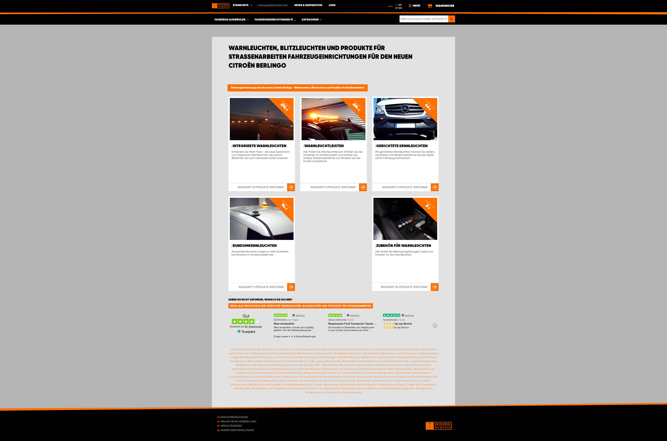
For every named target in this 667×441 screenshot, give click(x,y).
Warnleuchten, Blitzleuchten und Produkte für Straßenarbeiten (329, 88)
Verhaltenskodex (231, 425)
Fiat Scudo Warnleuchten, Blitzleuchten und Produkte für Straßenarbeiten (295, 376)
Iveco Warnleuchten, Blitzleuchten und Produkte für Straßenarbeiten (396, 353)
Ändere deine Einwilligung (237, 430)
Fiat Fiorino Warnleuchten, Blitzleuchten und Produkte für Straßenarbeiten (335, 369)
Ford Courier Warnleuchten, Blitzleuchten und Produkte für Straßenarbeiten (352, 384)
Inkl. (400, 5)
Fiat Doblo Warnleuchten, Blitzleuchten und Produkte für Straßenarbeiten (317, 372)
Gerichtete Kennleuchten (402, 146)
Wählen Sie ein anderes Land (238, 421)
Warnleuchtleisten (324, 146)
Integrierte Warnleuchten (259, 146)
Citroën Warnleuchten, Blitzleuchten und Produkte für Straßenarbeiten (272, 349)
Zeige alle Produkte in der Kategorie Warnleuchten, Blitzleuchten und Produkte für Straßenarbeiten (300, 305)
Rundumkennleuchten (255, 246)
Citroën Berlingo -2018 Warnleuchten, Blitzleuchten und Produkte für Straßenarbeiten (367, 357)
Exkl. (400, 8)
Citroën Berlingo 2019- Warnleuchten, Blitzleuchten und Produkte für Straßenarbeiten (345, 365)
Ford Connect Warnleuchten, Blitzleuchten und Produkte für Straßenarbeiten (367, 380)
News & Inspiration (308, 5)
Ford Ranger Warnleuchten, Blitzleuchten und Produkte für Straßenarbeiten (386, 376)
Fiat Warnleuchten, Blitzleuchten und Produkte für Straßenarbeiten (356, 349)
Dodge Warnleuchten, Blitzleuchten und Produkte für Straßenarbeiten (272, 357)
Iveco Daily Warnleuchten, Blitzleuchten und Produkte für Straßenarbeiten (354, 388)
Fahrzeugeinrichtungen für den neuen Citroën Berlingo (262, 88)
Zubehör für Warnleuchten (403, 246)
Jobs (331, 5)
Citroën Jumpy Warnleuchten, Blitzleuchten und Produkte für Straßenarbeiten (352, 361)
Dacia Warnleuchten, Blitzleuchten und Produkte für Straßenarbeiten (312, 353)
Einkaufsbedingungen (234, 417)
